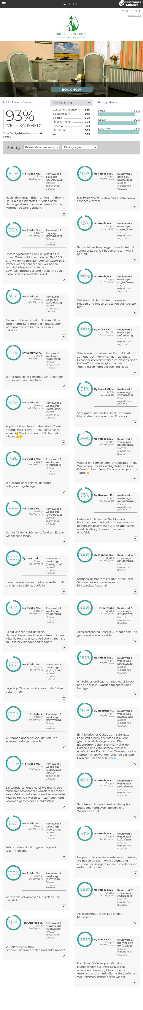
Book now (71, 89)
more (113, 758)
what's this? (134, 15)
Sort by (13, 147)
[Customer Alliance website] (130, 4)
